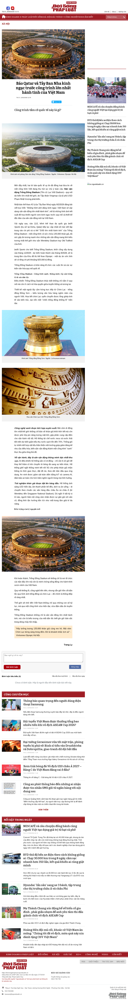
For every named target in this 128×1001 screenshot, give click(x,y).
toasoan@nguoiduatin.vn (13, 994)
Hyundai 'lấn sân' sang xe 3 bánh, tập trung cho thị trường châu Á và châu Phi (52, 886)
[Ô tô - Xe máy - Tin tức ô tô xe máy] (95, 184)
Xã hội (47, 17)
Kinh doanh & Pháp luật (19, 17)
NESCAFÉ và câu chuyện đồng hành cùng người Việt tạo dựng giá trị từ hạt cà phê (50, 827)
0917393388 (9, 991)
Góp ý (114, 12)
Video (80, 17)
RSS (83, 962)
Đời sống (38, 17)
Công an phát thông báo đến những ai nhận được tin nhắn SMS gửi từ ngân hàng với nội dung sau (52, 788)
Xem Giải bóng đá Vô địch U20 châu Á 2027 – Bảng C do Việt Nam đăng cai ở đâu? (52, 768)
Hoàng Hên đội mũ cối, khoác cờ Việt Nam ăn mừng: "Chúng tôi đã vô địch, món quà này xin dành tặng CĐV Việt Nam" (53, 933)
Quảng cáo (122, 12)
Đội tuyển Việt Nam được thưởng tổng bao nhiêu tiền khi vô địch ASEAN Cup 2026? (51, 723)
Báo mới (120, 962)
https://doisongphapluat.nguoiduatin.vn (15, 973)
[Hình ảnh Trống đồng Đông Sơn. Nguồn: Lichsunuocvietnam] (43, 333)
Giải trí (55, 17)
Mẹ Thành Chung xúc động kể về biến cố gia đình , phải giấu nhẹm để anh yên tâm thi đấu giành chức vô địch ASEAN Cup (53, 912)
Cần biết (88, 17)
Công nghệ (71, 17)
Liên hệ (106, 12)
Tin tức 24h (107, 962)
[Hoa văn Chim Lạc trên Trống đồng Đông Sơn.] (43, 391)
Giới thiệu (93, 962)
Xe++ (62, 17)
